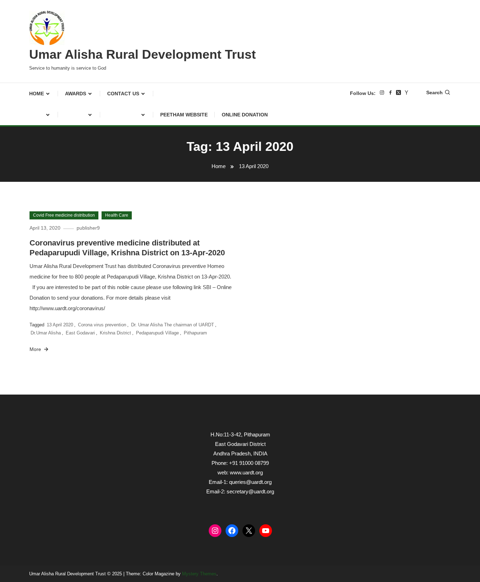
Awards (75, 93)
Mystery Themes (199, 573)
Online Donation (245, 114)
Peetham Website (184, 114)
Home (36, 93)
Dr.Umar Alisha (46, 332)
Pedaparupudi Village (157, 332)
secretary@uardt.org (250, 491)
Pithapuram (195, 332)
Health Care (116, 215)
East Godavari (80, 332)
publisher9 (88, 228)
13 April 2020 (60, 324)
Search (434, 92)
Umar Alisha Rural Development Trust (142, 54)
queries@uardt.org (250, 482)
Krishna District (115, 332)
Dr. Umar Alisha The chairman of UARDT (172, 324)
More (36, 349)
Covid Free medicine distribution (64, 215)
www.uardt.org (246, 472)
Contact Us (123, 93)
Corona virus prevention (102, 324)
